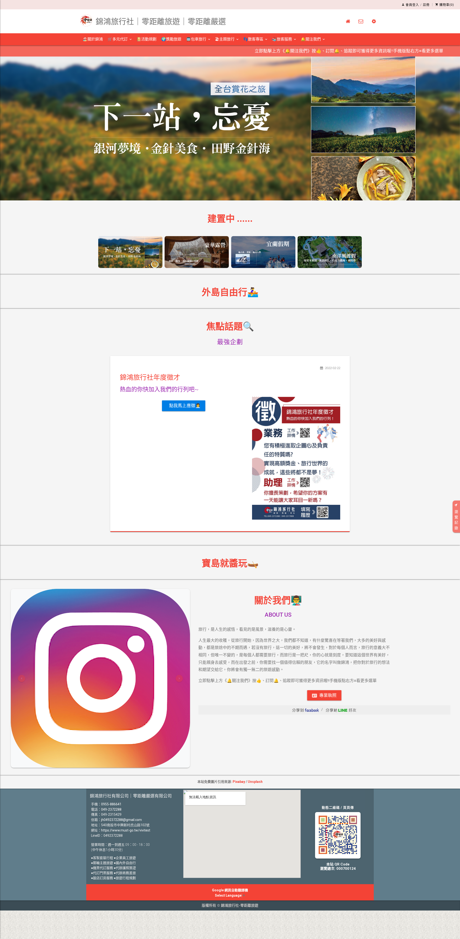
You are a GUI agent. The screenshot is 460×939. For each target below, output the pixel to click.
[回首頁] (348, 21)
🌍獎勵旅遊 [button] (171, 39)
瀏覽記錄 (456, 520)
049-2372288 (111, 809)
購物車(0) (446, 4)
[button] (21, 678)
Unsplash (255, 782)
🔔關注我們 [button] (311, 39)
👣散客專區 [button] (253, 39)
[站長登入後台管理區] (374, 21)
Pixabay (239, 782)
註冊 (426, 4)
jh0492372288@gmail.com (121, 820)
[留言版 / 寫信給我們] (361, 21)
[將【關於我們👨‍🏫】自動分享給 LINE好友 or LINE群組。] (341, 709)
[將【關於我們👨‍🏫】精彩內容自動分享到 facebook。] (305, 709)
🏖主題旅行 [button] (225, 39)
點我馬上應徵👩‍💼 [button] (185, 405)
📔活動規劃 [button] (146, 39)
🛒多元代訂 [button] (118, 39)
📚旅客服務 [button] (282, 39)
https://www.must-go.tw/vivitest (125, 830)
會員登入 (412, 4)
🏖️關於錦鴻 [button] (93, 39)
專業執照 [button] (327, 695)
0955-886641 (111, 804)
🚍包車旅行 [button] (196, 39)
